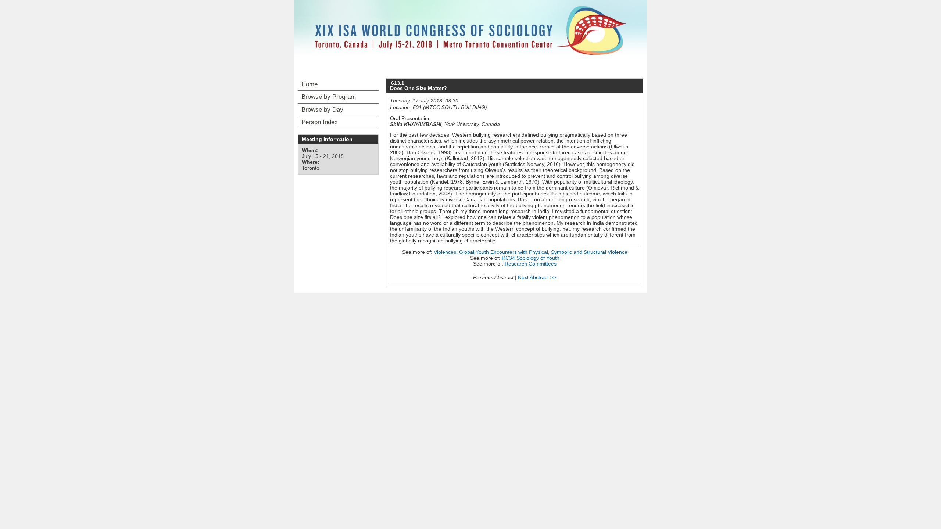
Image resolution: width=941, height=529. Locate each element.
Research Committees (531, 264)
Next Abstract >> (537, 277)
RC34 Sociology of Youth (530, 258)
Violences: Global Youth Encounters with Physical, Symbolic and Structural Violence (530, 252)
